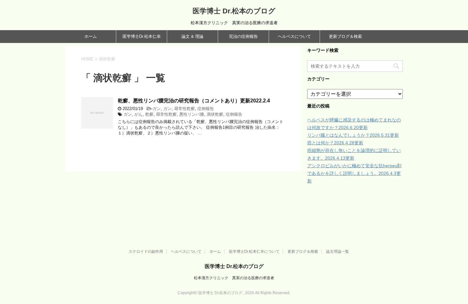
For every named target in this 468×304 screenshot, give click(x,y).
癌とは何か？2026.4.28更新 (335, 142)
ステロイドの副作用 (146, 251)
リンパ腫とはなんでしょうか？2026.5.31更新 (353, 135)
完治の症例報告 (243, 36)
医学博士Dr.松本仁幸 (142, 36)
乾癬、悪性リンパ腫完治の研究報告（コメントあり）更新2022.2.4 (194, 100)
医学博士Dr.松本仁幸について (254, 251)
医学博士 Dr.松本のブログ (234, 11)
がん (138, 114)
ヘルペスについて (294, 36)
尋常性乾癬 (184, 108)
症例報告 (205, 108)
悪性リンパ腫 (191, 114)
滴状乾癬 (215, 114)
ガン (156, 108)
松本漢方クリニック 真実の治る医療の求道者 (234, 278)
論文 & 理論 (192, 36)
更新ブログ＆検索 (345, 36)
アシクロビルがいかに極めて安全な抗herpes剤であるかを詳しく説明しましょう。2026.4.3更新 (354, 173)
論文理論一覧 (337, 251)
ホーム (90, 36)
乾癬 (149, 114)
